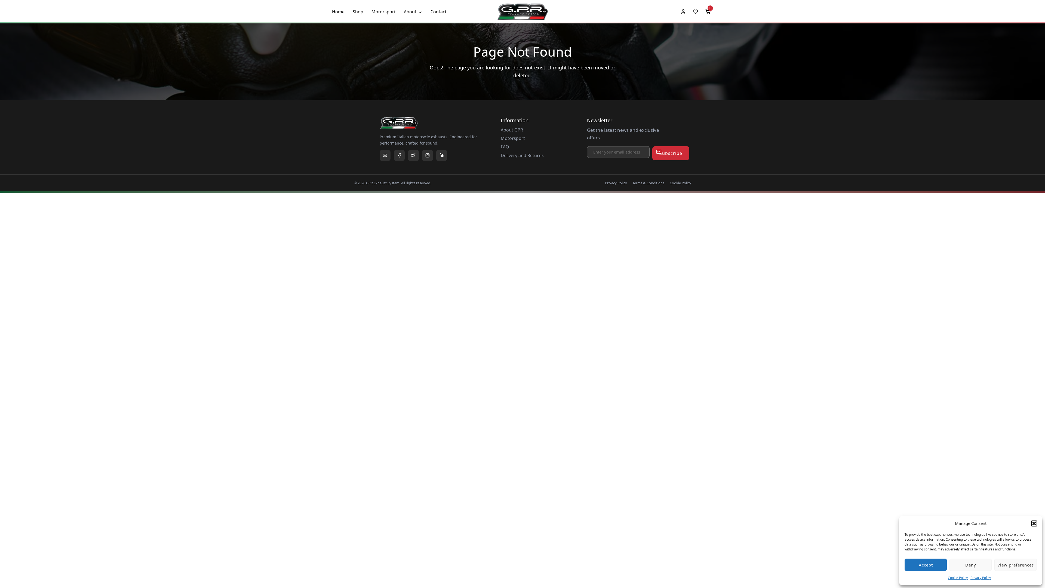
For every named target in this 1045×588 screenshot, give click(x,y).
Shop (358, 12)
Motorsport (383, 12)
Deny (970, 565)
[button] (1034, 523)
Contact (439, 12)
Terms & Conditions (648, 182)
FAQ (505, 147)
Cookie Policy (958, 577)
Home (338, 12)
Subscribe (670, 153)
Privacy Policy (980, 577)
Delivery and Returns (522, 155)
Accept (926, 565)
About (410, 12)
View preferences (1015, 565)
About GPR (512, 130)
